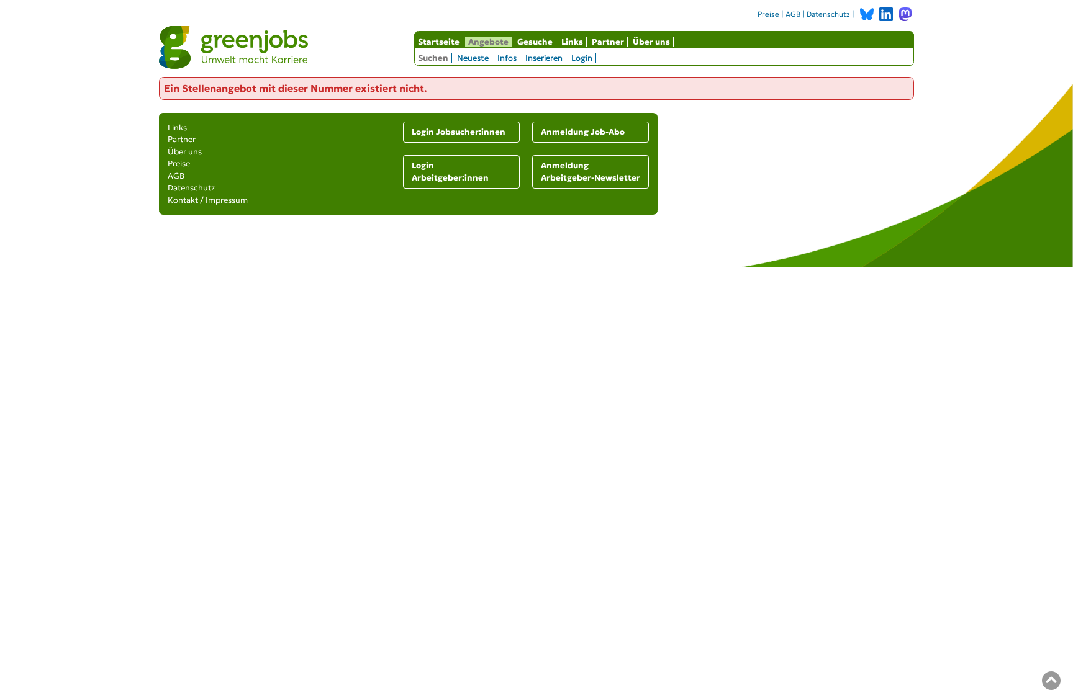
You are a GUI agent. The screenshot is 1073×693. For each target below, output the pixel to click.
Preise (768, 14)
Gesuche (535, 42)
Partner (608, 42)
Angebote (488, 42)
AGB (793, 14)
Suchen (433, 58)
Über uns (651, 42)
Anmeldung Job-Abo (583, 132)
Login (581, 58)
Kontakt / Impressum (208, 200)
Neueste (473, 58)
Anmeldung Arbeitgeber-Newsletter (590, 171)
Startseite (439, 42)
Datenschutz (828, 14)
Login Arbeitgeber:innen (450, 171)
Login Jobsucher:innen (458, 132)
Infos (507, 58)
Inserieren (544, 58)
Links (572, 42)
